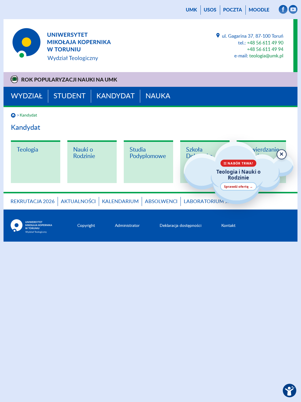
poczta (232, 10)
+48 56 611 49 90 (265, 43)
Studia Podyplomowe (148, 153)
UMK (191, 10)
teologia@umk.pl (266, 56)
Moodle (259, 10)
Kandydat (115, 96)
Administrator (127, 226)
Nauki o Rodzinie (84, 153)
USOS (210, 10)
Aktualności (78, 201)
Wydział (27, 96)
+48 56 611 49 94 (265, 49)
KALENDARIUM (120, 201)
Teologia (27, 150)
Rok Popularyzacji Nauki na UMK (69, 80)
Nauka (158, 96)
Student (69, 96)
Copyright (86, 226)
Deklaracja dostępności (180, 226)
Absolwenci (161, 201)
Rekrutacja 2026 (33, 201)
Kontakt (228, 226)
